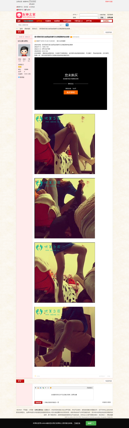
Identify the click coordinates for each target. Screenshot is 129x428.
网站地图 (110, 415)
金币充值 (39, 21)
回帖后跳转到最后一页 (52, 402)
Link (43, 388)
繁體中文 (20, 7)
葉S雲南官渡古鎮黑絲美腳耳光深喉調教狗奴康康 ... (55, 29)
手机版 (25, 410)
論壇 (19, 21)
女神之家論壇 (17, 28)
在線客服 (57, 21)
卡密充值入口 (78, 21)
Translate (33, 1)
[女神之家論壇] (25, 15)
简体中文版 (108, 1)
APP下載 (89, 21)
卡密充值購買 (67, 21)
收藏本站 (26, 1)
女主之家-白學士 (23, 41)
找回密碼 (110, 15)
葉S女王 (34, 29)
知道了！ (91, 423)
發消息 (22, 77)
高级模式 (90, 388)
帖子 (61, 25)
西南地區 (27, 29)
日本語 (26, 7)
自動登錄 (103, 15)
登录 (68, 395)
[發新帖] (20, 32)
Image (41, 388)
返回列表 (109, 32)
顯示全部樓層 (61, 41)
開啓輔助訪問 (104, 1)
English (32, 4)
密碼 (74, 17)
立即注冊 (110, 17)
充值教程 (48, 21)
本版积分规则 (106, 402)
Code (48, 388)
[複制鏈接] (76, 37)
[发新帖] (20, 381)
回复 (38, 376)
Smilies (51, 388)
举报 (108, 376)
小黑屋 (31, 410)
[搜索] (67, 25)
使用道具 (102, 376)
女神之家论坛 (39, 410)
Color (38, 388)
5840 (24, 59)
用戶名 (74, 14)
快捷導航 (106, 21)
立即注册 (74, 395)
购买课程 (71, 92)
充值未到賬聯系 (28, 21)
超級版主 (21, 64)
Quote (46, 388)
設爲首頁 (19, 1)
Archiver (19, 410)
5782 (19, 59)
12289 (26, 69)
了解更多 (77, 423)
